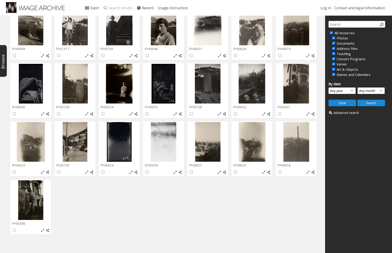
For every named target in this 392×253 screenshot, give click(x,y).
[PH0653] (163, 84)
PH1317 (63, 48)
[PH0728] (208, 84)
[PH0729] (75, 84)
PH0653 (152, 107)
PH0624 (107, 165)
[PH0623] (252, 142)
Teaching (343, 53)
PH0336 (152, 165)
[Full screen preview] (42, 56)
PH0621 (196, 48)
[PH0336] (163, 142)
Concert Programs (350, 59)
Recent (147, 7)
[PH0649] (31, 25)
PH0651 (196, 165)
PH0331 (284, 107)
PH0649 (19, 48)
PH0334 (107, 107)
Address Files (347, 48)
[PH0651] (208, 142)
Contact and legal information (359, 7)
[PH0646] (163, 25)
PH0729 (63, 107)
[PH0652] (252, 84)
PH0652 (240, 107)
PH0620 (240, 48)
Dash (94, 7)
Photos (342, 38)
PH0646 (152, 48)
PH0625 (19, 165)
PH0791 (107, 48)
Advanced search (346, 113)
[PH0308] (31, 200)
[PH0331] (296, 84)
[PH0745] (75, 142)
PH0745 (63, 165)
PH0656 (19, 107)
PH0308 (19, 223)
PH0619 (284, 48)
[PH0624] (119, 142)
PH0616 (284, 165)
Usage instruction (173, 7)
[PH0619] (296, 25)
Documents (345, 43)
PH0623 (240, 165)
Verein (341, 64)
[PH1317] (75, 25)
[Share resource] (47, 56)
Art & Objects (347, 69)
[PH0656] (31, 84)
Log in (326, 7)
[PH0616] (296, 142)
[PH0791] (119, 25)
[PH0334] (119, 84)
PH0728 (196, 107)
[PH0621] (208, 25)
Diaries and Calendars (353, 74)
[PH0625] (31, 142)
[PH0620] (252, 25)
